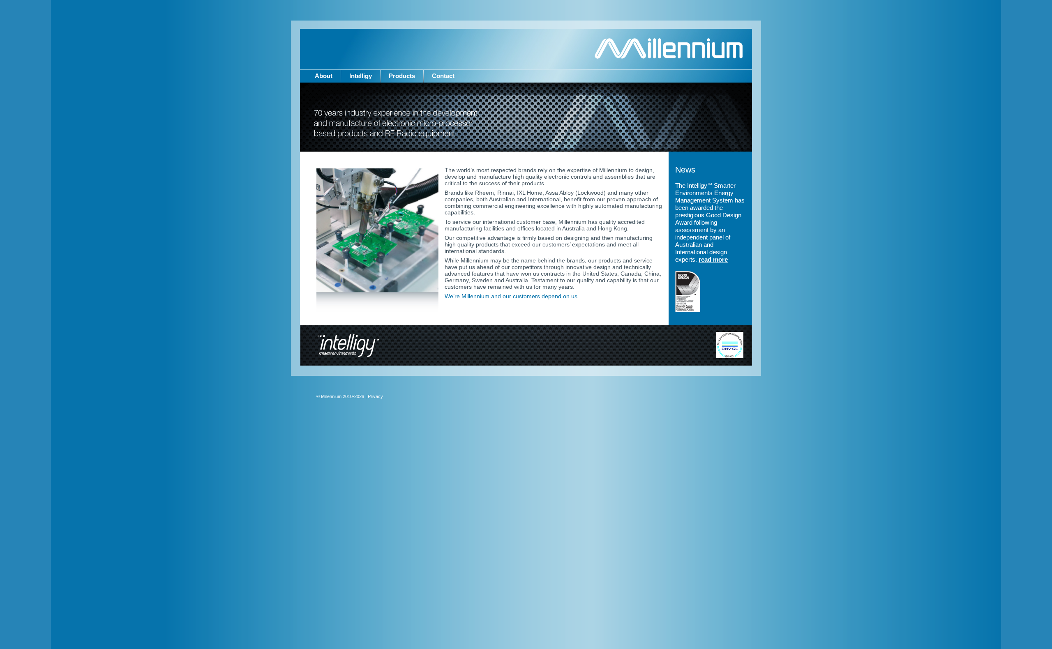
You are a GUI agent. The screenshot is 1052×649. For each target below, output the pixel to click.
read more (713, 259)
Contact (443, 75)
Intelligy (360, 75)
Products (402, 75)
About (323, 75)
